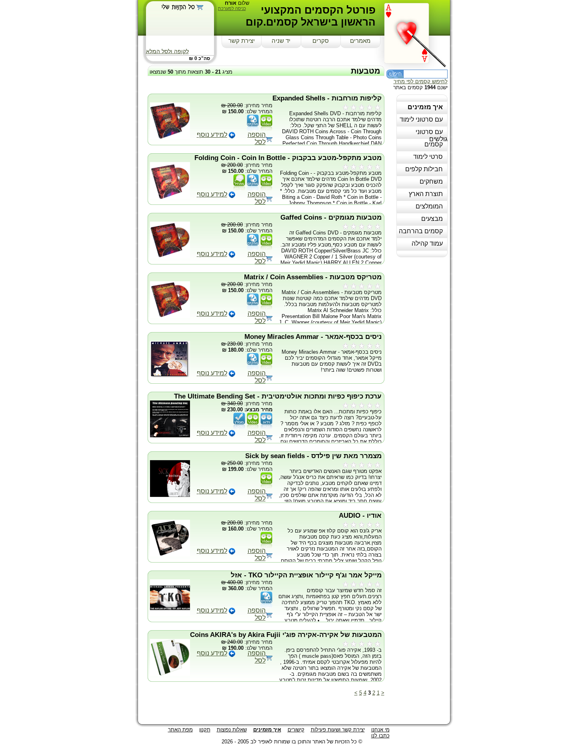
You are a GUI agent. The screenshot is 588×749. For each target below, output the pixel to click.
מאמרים (360, 41)
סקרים (320, 41)
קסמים (433, 144)
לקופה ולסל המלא (167, 51)
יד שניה (281, 41)
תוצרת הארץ (426, 193)
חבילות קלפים (424, 169)
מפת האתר (180, 730)
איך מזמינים (425, 107)
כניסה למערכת (232, 8)
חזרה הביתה (417, 33)
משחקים (431, 181)
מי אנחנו (380, 730)
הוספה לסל (257, 138)
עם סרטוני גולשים (432, 135)
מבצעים (432, 218)
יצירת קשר (241, 41)
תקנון (204, 730)
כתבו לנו (380, 736)
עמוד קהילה (427, 243)
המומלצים (429, 206)
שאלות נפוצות (232, 730)
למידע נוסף (212, 134)
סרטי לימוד (428, 156)
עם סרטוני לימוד (421, 119)
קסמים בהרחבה (421, 231)
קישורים (296, 730)
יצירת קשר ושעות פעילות (338, 730)
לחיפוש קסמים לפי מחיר (421, 81)
